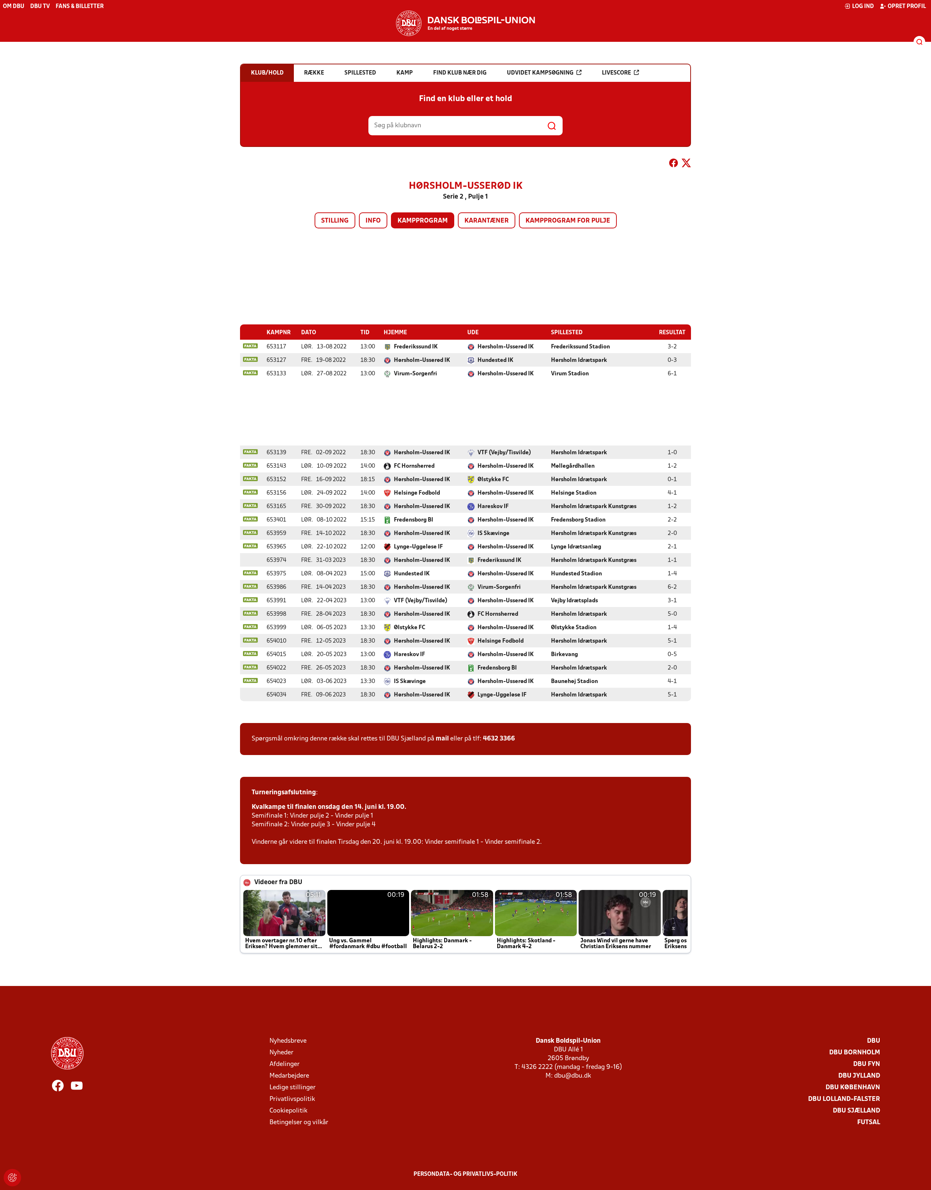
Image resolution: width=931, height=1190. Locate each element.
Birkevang (564, 654)
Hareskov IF (493, 506)
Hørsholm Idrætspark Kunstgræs (593, 506)
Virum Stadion (570, 373)
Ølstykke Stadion (573, 627)
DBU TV (40, 6)
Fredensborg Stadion (578, 520)
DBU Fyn (866, 1064)
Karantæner (486, 221)
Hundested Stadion (576, 573)
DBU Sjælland (856, 1111)
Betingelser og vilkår (298, 1122)
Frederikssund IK (416, 347)
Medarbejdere (289, 1076)
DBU (873, 1041)
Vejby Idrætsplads (574, 600)
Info (373, 221)
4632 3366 (499, 739)
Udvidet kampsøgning (540, 73)
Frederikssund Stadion (580, 347)
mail (442, 739)
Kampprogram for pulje (568, 221)
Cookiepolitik (288, 1111)
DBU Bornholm (854, 1053)
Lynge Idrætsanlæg (576, 547)
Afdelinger (284, 1064)
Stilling (335, 221)
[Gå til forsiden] (465, 23)
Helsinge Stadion (573, 493)
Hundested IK (496, 360)
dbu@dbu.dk (572, 1076)
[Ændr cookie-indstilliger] (12, 1177)
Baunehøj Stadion (574, 681)
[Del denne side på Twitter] (686, 164)
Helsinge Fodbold (417, 493)
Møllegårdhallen (573, 466)
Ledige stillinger (292, 1088)
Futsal (868, 1122)
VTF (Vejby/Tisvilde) (504, 452)
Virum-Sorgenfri (415, 373)
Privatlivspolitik (292, 1099)
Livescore (616, 73)
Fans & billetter (80, 6)
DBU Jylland (859, 1076)
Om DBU (13, 6)
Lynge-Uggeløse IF (418, 547)
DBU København (853, 1088)
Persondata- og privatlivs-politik (465, 1174)
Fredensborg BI (413, 520)
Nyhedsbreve (288, 1041)
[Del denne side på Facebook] (673, 164)
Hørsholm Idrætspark (579, 360)
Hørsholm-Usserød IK (506, 347)
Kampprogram (422, 221)
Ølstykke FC (493, 479)
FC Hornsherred (414, 466)
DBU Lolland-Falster (844, 1099)
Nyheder (281, 1053)
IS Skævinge (494, 533)
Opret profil (907, 6)
